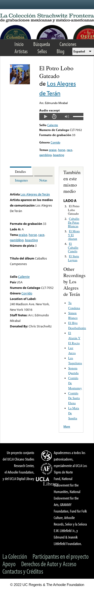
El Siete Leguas (73, 258)
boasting (58, 155)
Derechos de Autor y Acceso (48, 563)
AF (47, 469)
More (66, 426)
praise (53, 150)
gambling (45, 155)
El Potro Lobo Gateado (74, 210)
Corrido (55, 142)
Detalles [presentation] (20, 171)
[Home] (47, 18)
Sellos (42, 51)
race (69, 150)
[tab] (21, 171)
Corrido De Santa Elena (74, 398)
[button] (45, 116)
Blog (60, 51)
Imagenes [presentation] (21, 180)
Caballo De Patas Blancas (73, 222)
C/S (47, 455)
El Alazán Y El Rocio (74, 338)
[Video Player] (61, 116)
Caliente (52, 125)
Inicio (19, 43)
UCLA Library (47, 481)
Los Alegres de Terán (35, 194)
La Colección (14, 556)
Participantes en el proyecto (61, 556)
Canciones (68, 43)
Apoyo (9, 563)
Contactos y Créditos (22, 571)
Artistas (21, 51)
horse (61, 150)
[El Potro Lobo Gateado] (20, 83)
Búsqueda (41, 43)
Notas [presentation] (43, 180)
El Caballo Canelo (73, 247)
